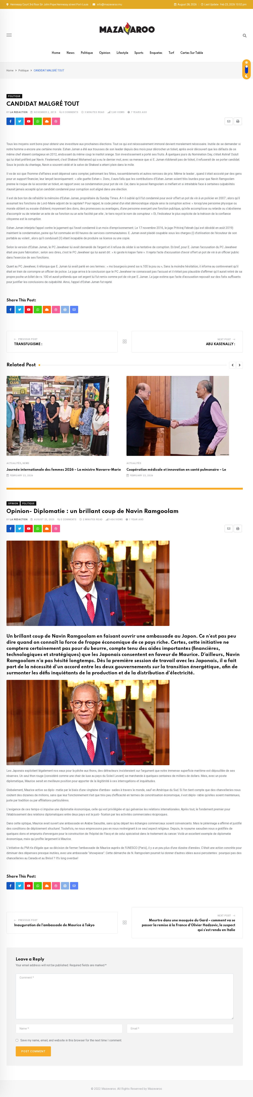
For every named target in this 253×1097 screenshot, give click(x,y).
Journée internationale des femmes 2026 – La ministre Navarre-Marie (63, 469)
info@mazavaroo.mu (109, 4)
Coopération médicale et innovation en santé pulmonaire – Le (176, 469)
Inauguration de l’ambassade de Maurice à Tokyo (54, 925)
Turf (171, 53)
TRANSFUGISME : (28, 344)
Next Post (224, 339)
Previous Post (28, 339)
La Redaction (19, 112)
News (70, 53)
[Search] (245, 35)
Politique (87, 53)
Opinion (104, 53)
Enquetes (156, 53)
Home (56, 53)
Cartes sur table (191, 53)
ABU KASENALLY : (220, 344)
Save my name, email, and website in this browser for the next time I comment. (71, 1040)
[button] (232, 365)
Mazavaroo (155, 1089)
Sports (138, 53)
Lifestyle (122, 53)
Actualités (13, 463)
